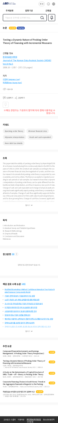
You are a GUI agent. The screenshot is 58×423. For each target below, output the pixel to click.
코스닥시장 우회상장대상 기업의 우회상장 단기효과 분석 (24, 303)
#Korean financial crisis (37, 131)
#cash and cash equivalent (40, 137)
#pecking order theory (14, 131)
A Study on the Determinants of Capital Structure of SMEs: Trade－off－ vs (23, 373)
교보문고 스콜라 (10, 419)
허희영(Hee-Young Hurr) (12, 82)
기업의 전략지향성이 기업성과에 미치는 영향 (20, 296)
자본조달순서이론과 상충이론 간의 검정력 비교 (18, 392)
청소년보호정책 (48, 419)
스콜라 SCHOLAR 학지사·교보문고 (9, 4)
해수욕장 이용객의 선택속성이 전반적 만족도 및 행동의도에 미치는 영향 (29, 319)
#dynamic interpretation (14, 137)
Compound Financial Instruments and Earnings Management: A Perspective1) (23, 352)
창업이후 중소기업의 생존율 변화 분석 (17, 315)
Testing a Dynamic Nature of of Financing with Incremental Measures (24, 362)
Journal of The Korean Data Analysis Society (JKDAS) (27, 60)
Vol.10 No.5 (8, 63)
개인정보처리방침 (33, 419)
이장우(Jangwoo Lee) (11, 79)
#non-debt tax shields (14, 143)
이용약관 (21, 419)
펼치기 (27, 205)
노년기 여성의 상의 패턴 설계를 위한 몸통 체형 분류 (22, 299)
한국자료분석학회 (10, 57)
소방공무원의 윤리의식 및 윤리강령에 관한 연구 (21, 311)
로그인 (42, 4)
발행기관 (29, 10)
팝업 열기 (16, 254)
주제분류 (10, 10)
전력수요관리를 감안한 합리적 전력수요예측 (19, 323)
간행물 (48, 10)
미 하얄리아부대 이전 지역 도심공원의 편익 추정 (21, 307)
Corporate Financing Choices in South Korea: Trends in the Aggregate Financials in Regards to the (24, 383)
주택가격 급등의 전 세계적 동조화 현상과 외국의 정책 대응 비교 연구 (28, 326)
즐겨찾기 (5, 105)
